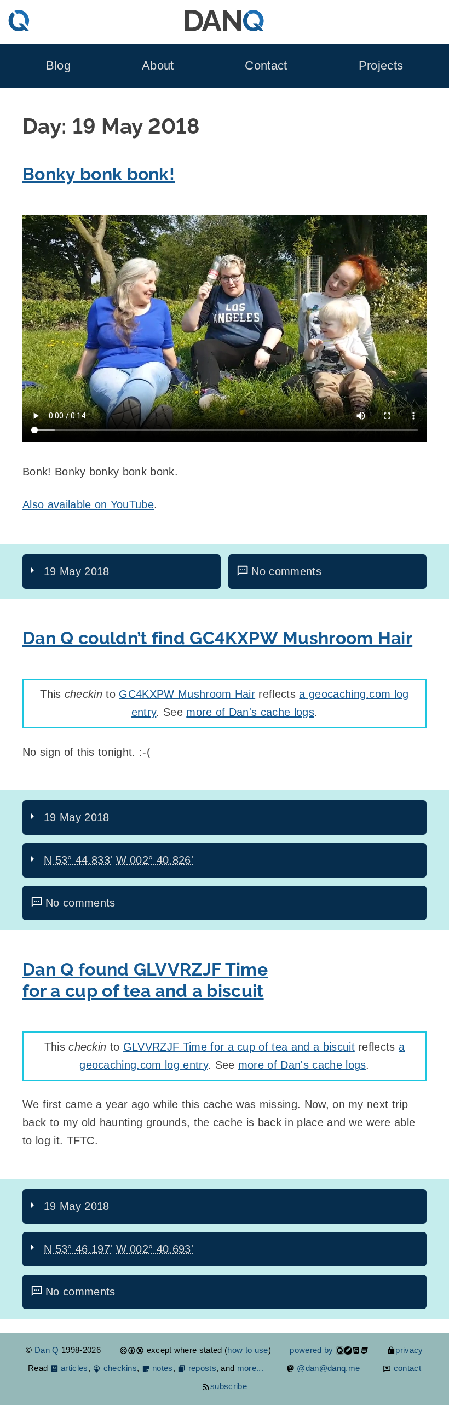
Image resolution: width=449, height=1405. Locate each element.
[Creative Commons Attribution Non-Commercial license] (131, 1350)
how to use (247, 1350)
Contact (266, 65)
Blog (58, 65)
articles (73, 1368)
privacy (409, 1350)
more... (250, 1368)
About (158, 65)
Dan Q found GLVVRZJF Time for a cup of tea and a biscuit (145, 980)
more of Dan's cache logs (250, 712)
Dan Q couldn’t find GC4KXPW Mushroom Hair (217, 638)
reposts (201, 1368)
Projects (381, 65)
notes (161, 1368)
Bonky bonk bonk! (98, 174)
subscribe (228, 1386)
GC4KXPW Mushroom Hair (187, 694)
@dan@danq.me (327, 1368)
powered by (313, 1350)
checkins (119, 1368)
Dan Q (46, 1350)
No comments (286, 571)
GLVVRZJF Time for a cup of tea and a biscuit (239, 1047)
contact (406, 1368)
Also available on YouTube (88, 504)
